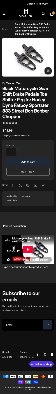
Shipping (6, 135)
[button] (4, 13)
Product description (14, 226)
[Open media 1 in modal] (28, 57)
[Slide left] (5, 57)
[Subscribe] (47, 324)
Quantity (10, 145)
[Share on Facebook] (12, 185)
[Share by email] (36, 185)
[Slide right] (50, 57)
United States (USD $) (38, 3)
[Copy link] (43, 185)
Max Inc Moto (12, 83)
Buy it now (28, 171)
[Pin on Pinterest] (27, 185)
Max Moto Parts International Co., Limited (27, 387)
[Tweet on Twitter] (20, 185)
